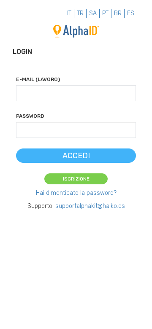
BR (118, 13)
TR (80, 13)
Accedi (76, 155)
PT (105, 13)
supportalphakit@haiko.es (90, 206)
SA (93, 13)
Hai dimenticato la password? (76, 193)
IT (69, 13)
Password (30, 116)
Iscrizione (76, 179)
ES (130, 13)
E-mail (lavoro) (38, 79)
